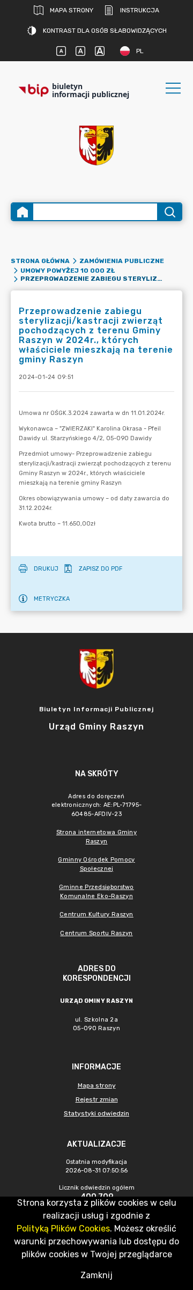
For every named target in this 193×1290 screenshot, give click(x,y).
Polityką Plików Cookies (63, 1228)
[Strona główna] (22, 211)
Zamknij (96, 1275)
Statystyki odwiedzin (96, 1113)
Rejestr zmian (97, 1099)
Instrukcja (139, 10)
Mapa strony (71, 10)
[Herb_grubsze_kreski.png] (96, 145)
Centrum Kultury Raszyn (96, 914)
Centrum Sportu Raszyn (96, 933)
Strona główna (40, 261)
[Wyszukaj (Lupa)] (169, 211)
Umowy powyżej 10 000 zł (67, 270)
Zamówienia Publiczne (121, 261)
